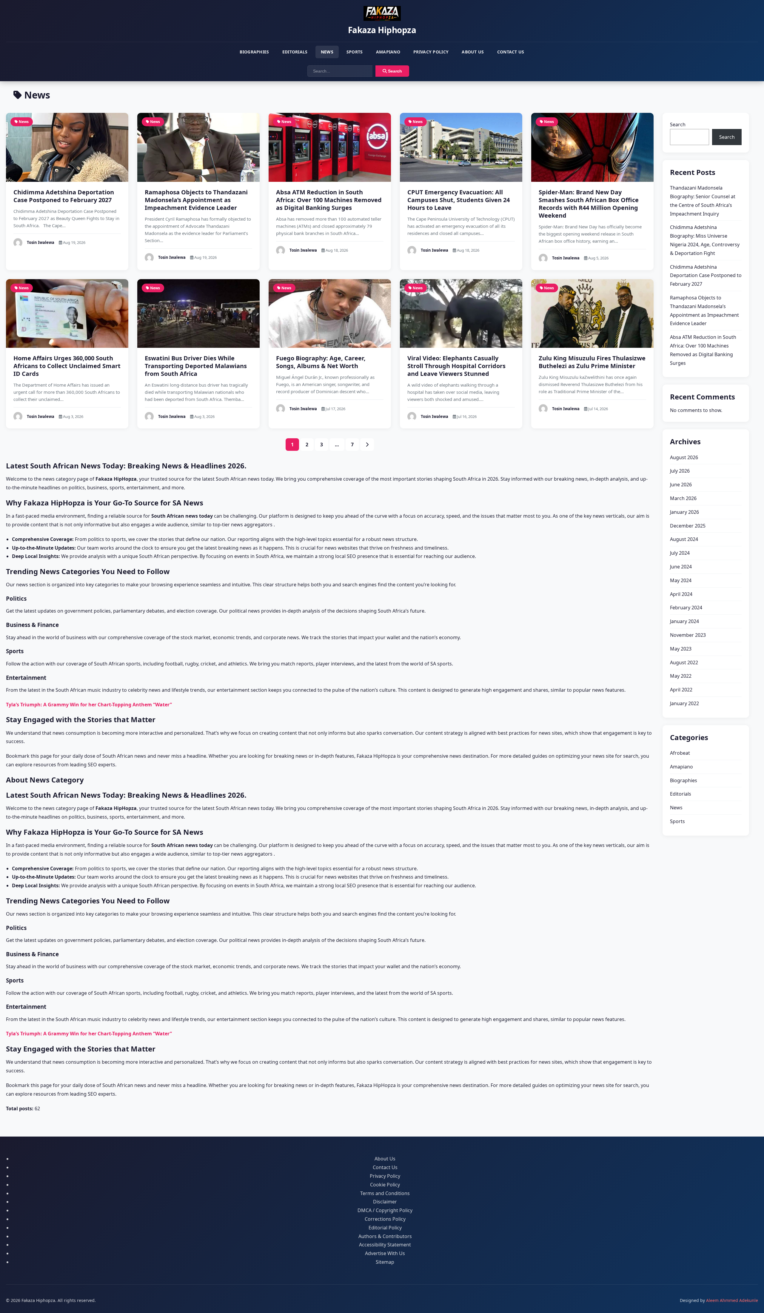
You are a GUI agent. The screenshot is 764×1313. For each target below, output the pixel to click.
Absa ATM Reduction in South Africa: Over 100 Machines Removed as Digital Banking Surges (329, 200)
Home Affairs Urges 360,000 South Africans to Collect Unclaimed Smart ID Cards (67, 366)
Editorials (295, 52)
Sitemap (385, 1262)
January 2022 (684, 703)
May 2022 (680, 676)
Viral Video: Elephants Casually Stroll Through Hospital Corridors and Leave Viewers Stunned (456, 366)
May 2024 (680, 580)
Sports (354, 52)
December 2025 (688, 525)
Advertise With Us (385, 1253)
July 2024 (680, 553)
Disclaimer (385, 1201)
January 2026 (684, 512)
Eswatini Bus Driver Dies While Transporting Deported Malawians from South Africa (196, 366)
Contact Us (510, 52)
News (327, 52)
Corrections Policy (385, 1219)
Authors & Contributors (385, 1236)
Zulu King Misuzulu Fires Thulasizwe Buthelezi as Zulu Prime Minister (592, 362)
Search (394, 71)
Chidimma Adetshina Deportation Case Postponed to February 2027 (63, 196)
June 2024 (681, 566)
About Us (473, 52)
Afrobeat (680, 753)
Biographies (254, 52)
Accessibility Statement (385, 1244)
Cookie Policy (385, 1184)
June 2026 (681, 484)
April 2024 (681, 594)
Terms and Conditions (385, 1193)
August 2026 (684, 457)
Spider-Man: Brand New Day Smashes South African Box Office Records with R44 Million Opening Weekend (589, 203)
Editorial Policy (385, 1227)
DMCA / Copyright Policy (385, 1210)
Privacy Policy (431, 52)
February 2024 (686, 607)
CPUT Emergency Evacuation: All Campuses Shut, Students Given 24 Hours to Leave (458, 200)
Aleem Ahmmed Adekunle (732, 1300)
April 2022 (681, 689)
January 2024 (684, 621)
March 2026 (683, 498)
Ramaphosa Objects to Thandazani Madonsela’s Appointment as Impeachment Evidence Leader (196, 200)
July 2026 (680, 471)
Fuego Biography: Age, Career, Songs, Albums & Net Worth (321, 362)
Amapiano (388, 52)
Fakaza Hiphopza (382, 30)
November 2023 (688, 635)
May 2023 (680, 648)
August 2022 (684, 662)
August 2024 (684, 539)
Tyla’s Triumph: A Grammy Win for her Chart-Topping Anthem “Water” (89, 704)
